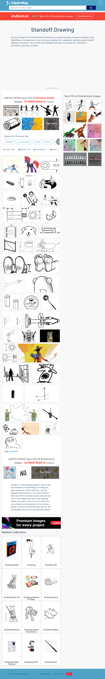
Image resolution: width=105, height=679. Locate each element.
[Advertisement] (53, 68)
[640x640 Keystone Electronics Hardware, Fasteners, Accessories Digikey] (50, 165)
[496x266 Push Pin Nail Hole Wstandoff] (42, 321)
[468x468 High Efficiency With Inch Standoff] (26, 246)
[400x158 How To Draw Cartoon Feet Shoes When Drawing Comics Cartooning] (31, 264)
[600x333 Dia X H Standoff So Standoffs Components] (18, 182)
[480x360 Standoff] (12, 443)
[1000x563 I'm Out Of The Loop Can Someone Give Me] (42, 285)
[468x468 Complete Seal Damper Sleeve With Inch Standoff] (11, 231)
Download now (85, 16)
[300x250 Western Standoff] (30, 430)
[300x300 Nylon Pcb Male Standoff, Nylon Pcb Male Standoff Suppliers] (12, 303)
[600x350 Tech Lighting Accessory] (42, 394)
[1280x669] (21, 165)
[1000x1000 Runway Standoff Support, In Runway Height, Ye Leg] (10, 337)
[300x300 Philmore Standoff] (51, 303)
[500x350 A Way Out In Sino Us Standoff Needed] (47, 182)
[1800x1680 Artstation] (50, 199)
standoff (9, 141)
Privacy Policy (45, 674)
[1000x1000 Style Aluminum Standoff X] (13, 394)
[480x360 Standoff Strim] (50, 337)
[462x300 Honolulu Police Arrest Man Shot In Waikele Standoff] (48, 246)
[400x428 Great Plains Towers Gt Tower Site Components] (10, 246)
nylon (47, 141)
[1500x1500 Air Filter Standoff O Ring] (11, 199)
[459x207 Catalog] (22, 215)
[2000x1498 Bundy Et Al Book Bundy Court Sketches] (50, 430)
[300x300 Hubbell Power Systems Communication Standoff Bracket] (13, 285)
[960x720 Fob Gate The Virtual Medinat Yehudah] (49, 231)
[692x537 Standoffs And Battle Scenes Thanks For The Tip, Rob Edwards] (16, 374)
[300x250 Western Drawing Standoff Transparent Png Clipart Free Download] (11, 430)
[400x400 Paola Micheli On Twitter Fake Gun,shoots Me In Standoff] (31, 303)
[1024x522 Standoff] (39, 354)
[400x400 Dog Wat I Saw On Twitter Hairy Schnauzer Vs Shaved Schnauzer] (28, 231)
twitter (37, 141)
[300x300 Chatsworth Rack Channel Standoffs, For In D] (51, 215)
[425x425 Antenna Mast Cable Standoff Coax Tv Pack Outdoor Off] (31, 199)
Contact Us (58, 674)
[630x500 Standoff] (28, 337)
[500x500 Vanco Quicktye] (50, 414)
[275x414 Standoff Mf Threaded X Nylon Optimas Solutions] (10, 354)
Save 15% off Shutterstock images (83, 96)
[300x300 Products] (12, 320)
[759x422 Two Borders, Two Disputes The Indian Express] (21, 414)
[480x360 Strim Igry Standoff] (46, 374)
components (24, 141)
